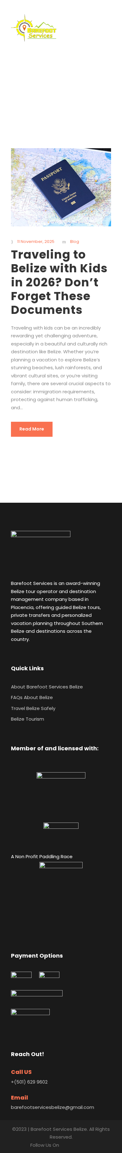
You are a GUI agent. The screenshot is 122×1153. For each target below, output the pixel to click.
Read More (31, 429)
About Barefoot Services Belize (47, 686)
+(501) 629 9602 (29, 1082)
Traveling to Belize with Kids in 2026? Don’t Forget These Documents (59, 282)
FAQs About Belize (32, 697)
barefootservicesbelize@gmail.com (52, 1107)
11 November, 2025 (35, 241)
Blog (74, 241)
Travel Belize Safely (33, 708)
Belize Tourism (27, 719)
